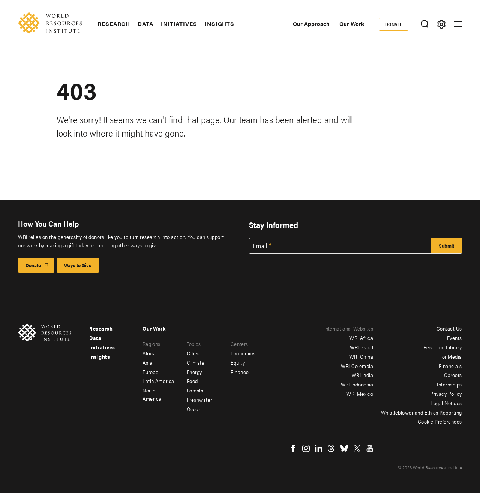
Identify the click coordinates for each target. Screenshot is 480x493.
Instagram (306, 448)
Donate (394, 24)
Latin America (158, 381)
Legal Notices (446, 403)
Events (454, 337)
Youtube (370, 448)
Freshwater (199, 399)
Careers (453, 375)
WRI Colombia (357, 366)
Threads (331, 448)
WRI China (362, 356)
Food (192, 381)
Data (145, 23)
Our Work (351, 23)
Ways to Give (78, 265)
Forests (195, 390)
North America (152, 394)
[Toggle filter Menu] (441, 24)
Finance (240, 372)
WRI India (363, 375)
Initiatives (179, 23)
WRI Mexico (359, 393)
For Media (450, 356)
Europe (150, 372)
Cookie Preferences (440, 421)
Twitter (357, 448)
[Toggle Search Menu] (424, 24)
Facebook (293, 448)
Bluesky (344, 448)
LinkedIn (318, 448)
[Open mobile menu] (458, 24)
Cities (193, 353)
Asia (147, 362)
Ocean (194, 409)
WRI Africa (361, 337)
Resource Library (442, 347)
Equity (238, 362)
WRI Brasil (361, 347)
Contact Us (449, 328)
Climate (196, 362)
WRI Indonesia (357, 384)
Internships (449, 384)
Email (260, 246)
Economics (243, 353)
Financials (450, 366)
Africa (149, 353)
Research (114, 23)
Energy (194, 372)
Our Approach (311, 23)
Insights (219, 23)
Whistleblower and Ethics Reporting (421, 412)
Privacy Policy (446, 393)
